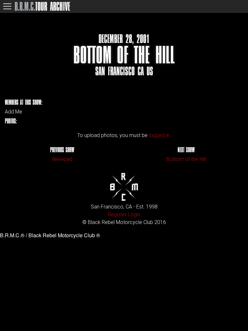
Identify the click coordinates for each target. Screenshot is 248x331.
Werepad (62, 159)
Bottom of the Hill (186, 159)
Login (134, 214)
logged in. (160, 135)
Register (117, 214)
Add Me (13, 111)
